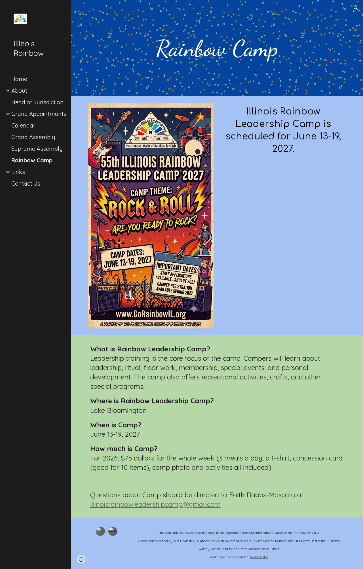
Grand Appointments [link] (38, 113)
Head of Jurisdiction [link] (37, 102)
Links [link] (18, 171)
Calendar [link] (23, 125)
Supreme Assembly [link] (37, 148)
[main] (217, 48)
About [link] (19, 90)
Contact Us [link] (25, 183)
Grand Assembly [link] (33, 137)
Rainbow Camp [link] (31, 160)
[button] (356, 8)
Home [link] (19, 78)
